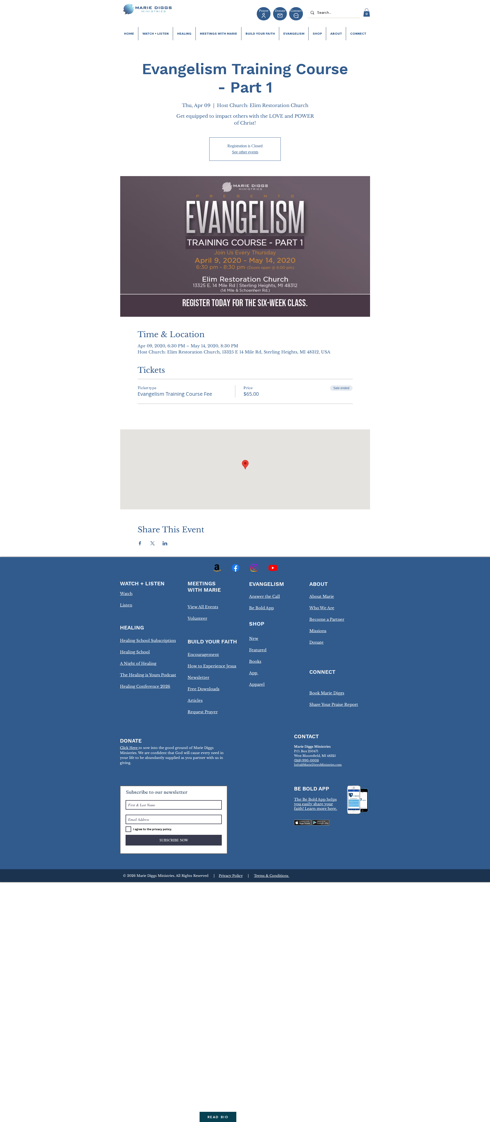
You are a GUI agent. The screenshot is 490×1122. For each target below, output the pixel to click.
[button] (366, 12)
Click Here (129, 748)
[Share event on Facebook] (140, 543)
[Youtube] (273, 568)
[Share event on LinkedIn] (165, 543)
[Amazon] (217, 568)
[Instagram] (254, 568)
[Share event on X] (152, 543)
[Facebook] (235, 568)
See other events (245, 152)
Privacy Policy (231, 876)
